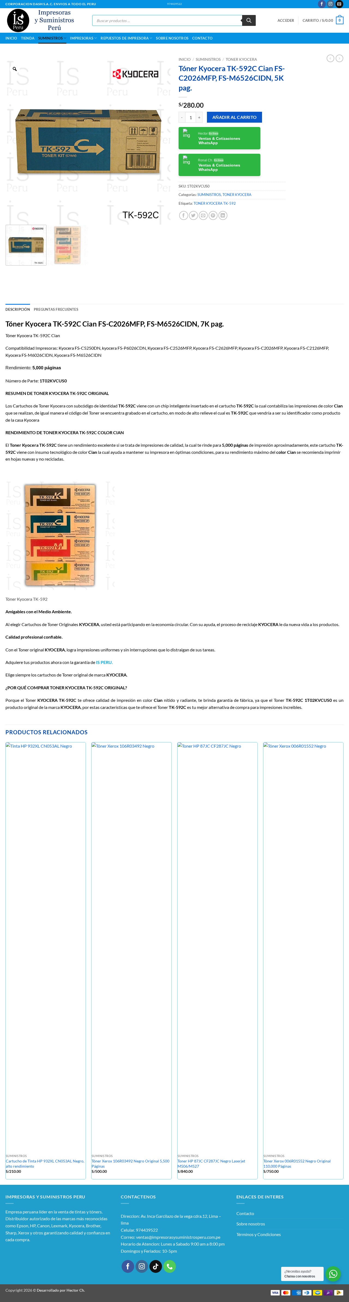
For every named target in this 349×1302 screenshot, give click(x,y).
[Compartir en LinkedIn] (222, 215)
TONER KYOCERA (241, 59)
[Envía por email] (203, 215)
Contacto (202, 38)
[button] (286, 20)
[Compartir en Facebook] (183, 215)
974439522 (174, 3)
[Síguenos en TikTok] (155, 1266)
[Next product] (330, 58)
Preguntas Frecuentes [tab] (56, 309)
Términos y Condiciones (258, 1234)
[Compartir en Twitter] (193, 215)
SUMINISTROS (50, 38)
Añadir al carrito (234, 117)
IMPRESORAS (81, 38)
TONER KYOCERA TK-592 (215, 203)
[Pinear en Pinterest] (213, 215)
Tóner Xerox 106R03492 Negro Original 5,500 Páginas (130, 1163)
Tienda (28, 38)
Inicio (11, 38)
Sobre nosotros (172, 38)
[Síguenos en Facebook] (322, 4)
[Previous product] (339, 58)
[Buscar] (249, 20)
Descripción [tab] (17, 309)
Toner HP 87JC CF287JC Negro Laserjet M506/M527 (211, 1163)
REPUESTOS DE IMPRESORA (125, 38)
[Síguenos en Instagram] (331, 4)
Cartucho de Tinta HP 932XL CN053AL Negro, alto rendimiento (45, 1163)
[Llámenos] (169, 1266)
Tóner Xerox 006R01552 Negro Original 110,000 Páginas (297, 1163)
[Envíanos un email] (339, 4)
